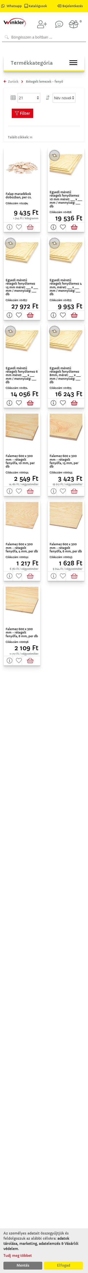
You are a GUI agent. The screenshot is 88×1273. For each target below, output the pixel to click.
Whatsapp (14, 6)
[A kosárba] (31, 227)
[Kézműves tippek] (59, 24)
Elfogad (63, 1265)
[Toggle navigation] (73, 62)
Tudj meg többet (17, 1255)
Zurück (12, 81)
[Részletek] (8, 227)
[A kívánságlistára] (17, 227)
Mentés (23, 1265)
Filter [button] (24, 113)
